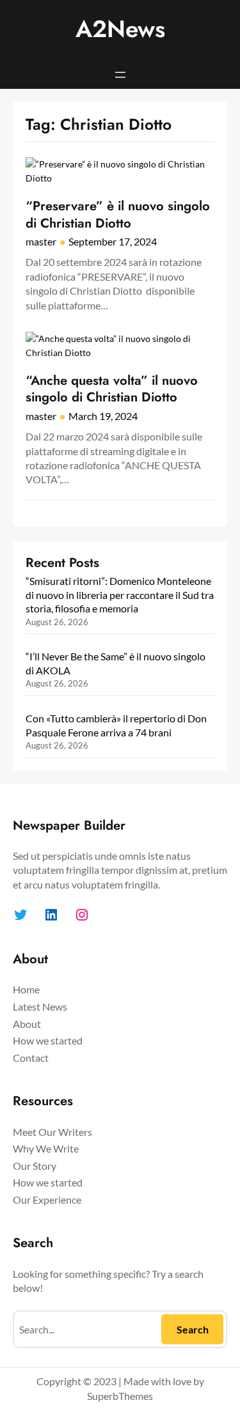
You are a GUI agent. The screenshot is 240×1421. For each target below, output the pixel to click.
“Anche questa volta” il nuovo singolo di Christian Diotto (112, 389)
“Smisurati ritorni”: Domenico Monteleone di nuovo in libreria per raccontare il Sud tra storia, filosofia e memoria (120, 594)
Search (193, 1329)
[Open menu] (120, 74)
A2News (120, 29)
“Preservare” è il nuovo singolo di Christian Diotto (118, 214)
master (41, 241)
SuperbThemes (120, 1396)
